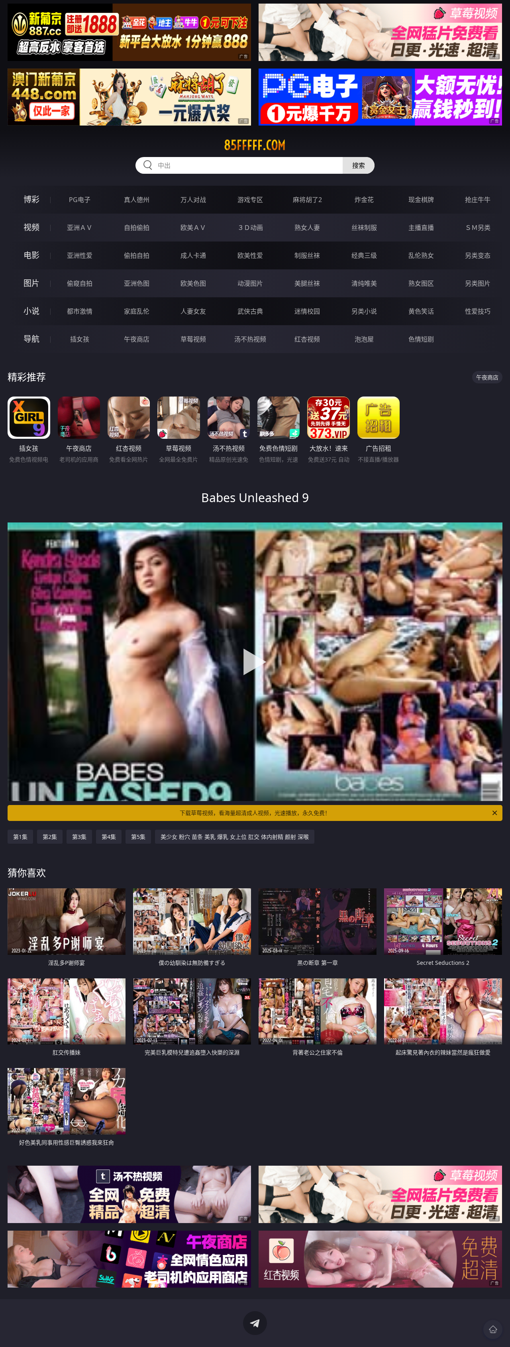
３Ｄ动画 (250, 227)
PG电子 (79, 199)
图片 (31, 283)
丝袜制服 (364, 227)
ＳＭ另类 (477, 227)
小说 (31, 311)
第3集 (79, 836)
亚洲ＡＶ (79, 227)
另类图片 (477, 283)
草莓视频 (193, 339)
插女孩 (79, 339)
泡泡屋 (364, 339)
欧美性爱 (250, 255)
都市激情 (79, 311)
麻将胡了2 (307, 199)
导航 (31, 339)
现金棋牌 (421, 199)
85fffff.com (255, 145)
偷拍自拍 (136, 255)
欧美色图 (193, 283)
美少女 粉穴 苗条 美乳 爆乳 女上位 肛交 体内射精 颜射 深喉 (235, 836)
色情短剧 (421, 339)
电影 (31, 255)
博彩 (31, 199)
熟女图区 (421, 283)
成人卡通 (193, 255)
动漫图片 (250, 283)
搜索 (358, 165)
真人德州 (136, 199)
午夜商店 (136, 339)
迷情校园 (307, 311)
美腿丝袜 (307, 283)
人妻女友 (193, 311)
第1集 (20, 836)
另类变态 (477, 255)
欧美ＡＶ (193, 227)
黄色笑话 (421, 311)
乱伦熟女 (421, 255)
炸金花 (364, 199)
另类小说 (364, 311)
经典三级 (364, 255)
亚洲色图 (136, 283)
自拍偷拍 (136, 227)
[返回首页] (492, 1329)
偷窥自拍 (79, 283)
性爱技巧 (477, 311)
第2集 (50, 836)
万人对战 (193, 199)
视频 (31, 227)
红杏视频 (307, 339)
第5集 (138, 836)
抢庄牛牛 (477, 199)
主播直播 (421, 227)
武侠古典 (250, 311)
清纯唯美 (364, 283)
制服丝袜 (307, 255)
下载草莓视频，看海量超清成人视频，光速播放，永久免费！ (255, 813)
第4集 (109, 836)
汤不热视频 (250, 339)
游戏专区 (250, 199)
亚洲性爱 (79, 255)
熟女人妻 (307, 227)
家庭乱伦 (136, 311)
